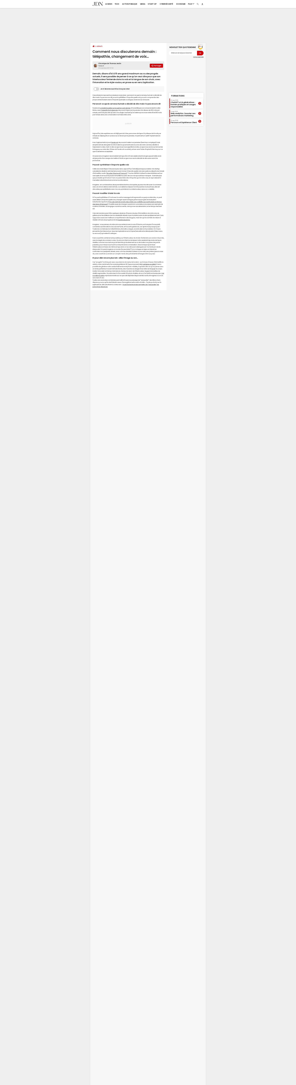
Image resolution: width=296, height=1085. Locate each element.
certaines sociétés (149, 264)
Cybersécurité (166, 4)
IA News (108, 4)
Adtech (99, 46)
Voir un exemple (198, 57)
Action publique (129, 4)
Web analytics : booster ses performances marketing (183, 113)
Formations (177, 96)
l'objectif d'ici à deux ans (109, 110)
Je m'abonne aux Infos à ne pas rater (115, 89)
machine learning (123, 220)
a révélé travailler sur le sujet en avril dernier (115, 108)
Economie (180, 4)
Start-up (152, 4)
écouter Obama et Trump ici (117, 173)
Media (142, 4)
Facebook (114, 142)
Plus (190, 4)
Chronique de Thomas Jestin (109, 63)
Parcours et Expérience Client (184, 121)
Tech (117, 4)
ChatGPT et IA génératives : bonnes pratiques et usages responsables (183, 104)
